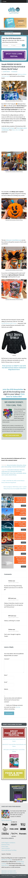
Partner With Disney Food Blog (8, 850)
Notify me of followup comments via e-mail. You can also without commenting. (13, 707)
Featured (14, 466)
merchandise (19, 473)
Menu (5, 1)
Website (6, 689)
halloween (16, 469)
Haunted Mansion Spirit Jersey (8, 323)
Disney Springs (8, 466)
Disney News (20, 465)
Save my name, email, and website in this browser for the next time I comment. (13, 700)
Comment (7, 659)
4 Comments (14, 71)
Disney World (10, 469)
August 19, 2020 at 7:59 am (13, 617)
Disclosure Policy (5, 844)
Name (6, 675)
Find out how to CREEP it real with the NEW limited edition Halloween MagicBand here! (14, 368)
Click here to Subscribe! (15, 395)
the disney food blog (14, 7)
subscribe (18, 707)
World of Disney (12, 474)
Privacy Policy (4, 846)
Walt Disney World (21, 466)
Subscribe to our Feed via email (9, 873)
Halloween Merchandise (16, 471)
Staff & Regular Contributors (8, 842)
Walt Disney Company (6, 859)
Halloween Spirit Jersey (7, 473)
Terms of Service (5, 848)
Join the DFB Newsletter (12, 389)
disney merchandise (11, 465)
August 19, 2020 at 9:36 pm (13, 631)
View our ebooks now (6, 820)
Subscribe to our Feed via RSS (8, 871)
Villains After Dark (16, 130)
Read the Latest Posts (7, 31)
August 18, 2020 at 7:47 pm (13, 582)
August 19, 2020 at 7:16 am (13, 600)
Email (6, 682)
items (14, 473)
